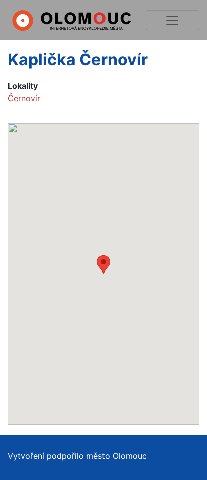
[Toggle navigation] (172, 20)
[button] (103, 264)
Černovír (24, 98)
